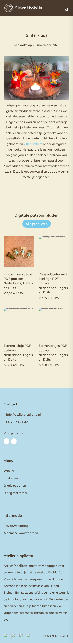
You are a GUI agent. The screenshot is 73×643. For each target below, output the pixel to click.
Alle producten (37, 224)
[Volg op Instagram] (14, 441)
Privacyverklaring (16, 526)
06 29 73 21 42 (17, 422)
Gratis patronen (15, 485)
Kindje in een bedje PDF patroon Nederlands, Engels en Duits (18, 281)
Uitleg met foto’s (15, 493)
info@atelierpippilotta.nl (23, 414)
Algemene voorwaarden (21, 533)
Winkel (9, 471)
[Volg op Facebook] (6, 441)
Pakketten (11, 478)
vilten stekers (33, 144)
